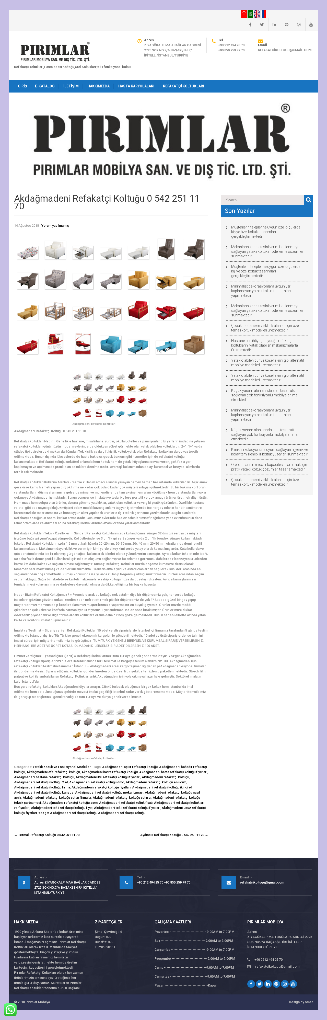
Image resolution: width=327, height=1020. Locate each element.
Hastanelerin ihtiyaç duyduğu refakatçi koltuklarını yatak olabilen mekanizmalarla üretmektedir (264, 345)
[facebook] (248, 24)
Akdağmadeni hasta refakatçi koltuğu (109, 772)
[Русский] (263, 14)
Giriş (22, 86)
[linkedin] (272, 24)
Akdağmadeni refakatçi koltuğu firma (42, 787)
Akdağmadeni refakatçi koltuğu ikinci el (162, 787)
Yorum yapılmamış (55, 225)
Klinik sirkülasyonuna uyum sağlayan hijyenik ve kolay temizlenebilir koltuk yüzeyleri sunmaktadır (269, 452)
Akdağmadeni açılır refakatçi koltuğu (130, 767)
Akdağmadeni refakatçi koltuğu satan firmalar (57, 797)
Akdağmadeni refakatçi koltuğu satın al (122, 797)
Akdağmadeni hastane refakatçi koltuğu (44, 777)
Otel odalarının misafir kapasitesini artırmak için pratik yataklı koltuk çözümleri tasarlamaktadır (269, 467)
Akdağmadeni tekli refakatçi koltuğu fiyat (61, 808)
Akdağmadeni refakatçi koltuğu (165, 777)
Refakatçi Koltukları (183, 86)
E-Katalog (45, 86)
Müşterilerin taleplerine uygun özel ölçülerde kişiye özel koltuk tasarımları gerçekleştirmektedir (265, 231)
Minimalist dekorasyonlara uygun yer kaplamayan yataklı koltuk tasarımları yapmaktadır (261, 290)
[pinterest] (284, 24)
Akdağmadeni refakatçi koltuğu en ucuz (156, 782)
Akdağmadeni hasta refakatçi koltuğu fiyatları (173, 772)
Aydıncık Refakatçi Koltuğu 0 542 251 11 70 (174, 835)
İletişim (71, 86)
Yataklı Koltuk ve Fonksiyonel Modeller (62, 767)
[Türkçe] (244, 14)
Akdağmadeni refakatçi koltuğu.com (70, 803)
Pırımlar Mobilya (38, 1002)
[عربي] (251, 14)
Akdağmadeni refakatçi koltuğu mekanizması (109, 792)
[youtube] (309, 24)
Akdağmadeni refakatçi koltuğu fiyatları (101, 787)
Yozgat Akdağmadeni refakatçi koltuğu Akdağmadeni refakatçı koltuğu (91, 813)
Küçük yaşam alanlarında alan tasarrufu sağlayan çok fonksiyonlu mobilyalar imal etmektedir (264, 395)
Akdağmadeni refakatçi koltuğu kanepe (44, 792)
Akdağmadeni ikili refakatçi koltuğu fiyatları (108, 777)
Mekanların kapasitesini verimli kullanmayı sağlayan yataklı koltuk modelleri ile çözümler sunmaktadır (267, 251)
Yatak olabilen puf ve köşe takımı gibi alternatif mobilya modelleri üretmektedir (267, 362)
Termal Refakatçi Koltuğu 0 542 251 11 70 (46, 835)
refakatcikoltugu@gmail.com (284, 50)
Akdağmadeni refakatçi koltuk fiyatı (126, 803)
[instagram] (297, 24)
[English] (257, 14)
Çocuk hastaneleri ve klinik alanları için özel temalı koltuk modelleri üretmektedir (265, 328)
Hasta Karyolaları (136, 86)
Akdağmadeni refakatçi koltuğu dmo (96, 782)
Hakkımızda (98, 86)
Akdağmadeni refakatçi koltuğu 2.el (41, 782)
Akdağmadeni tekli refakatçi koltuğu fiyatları (127, 808)
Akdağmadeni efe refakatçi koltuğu (53, 772)
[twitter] (260, 24)
